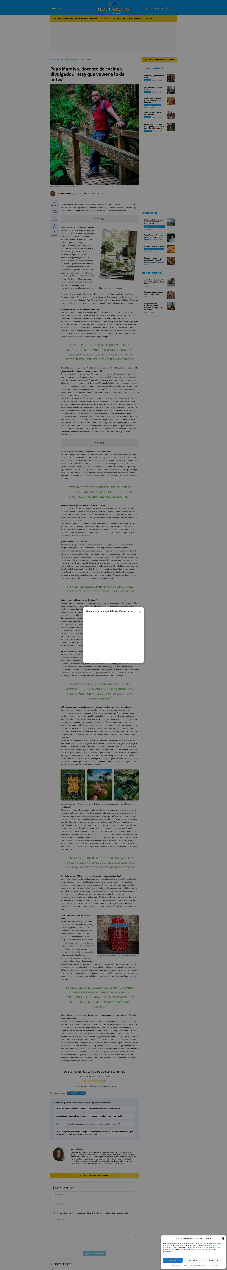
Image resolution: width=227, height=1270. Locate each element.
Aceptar (172, 1260)
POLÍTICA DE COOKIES (179, 1265)
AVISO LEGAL (213, 1265)
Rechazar (193, 1260)
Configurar (213, 1260)
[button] (222, 1238)
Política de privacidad (198, 1265)
